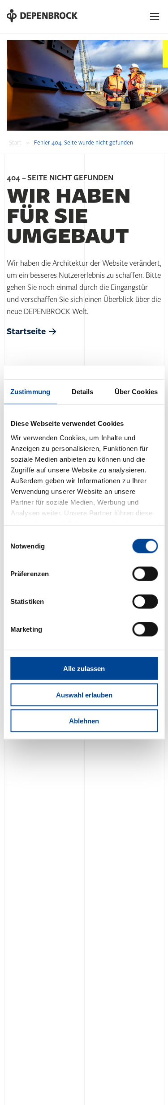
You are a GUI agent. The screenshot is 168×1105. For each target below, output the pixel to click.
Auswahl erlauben (84, 694)
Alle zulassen (84, 668)
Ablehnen (84, 721)
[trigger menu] (155, 16)
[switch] (145, 574)
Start (15, 142)
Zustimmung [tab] (30, 391)
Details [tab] (83, 391)
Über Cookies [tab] (136, 391)
